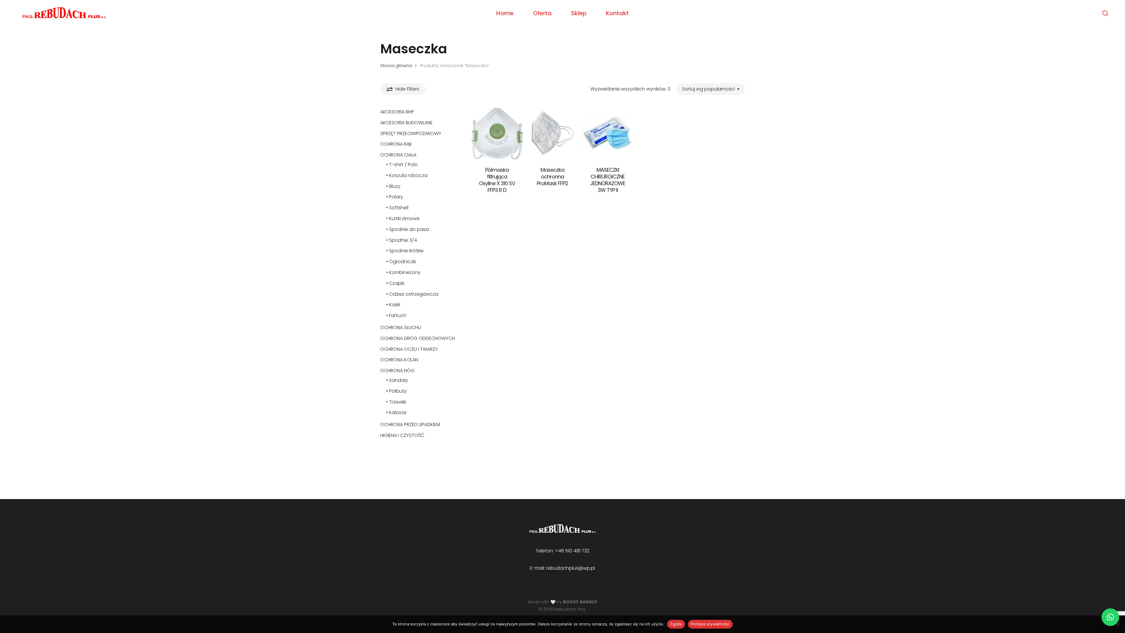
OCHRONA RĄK (396, 144)
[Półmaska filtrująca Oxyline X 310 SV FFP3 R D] (497, 133)
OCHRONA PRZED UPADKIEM (410, 424)
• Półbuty (396, 391)
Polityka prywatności (710, 624)
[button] (1110, 617)
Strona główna (396, 66)
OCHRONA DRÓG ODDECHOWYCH (417, 338)
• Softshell (397, 207)
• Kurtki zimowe (403, 218)
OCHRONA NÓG (397, 370)
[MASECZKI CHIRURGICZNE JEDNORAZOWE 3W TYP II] (607, 133)
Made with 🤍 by (562, 602)
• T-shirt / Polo (402, 164)
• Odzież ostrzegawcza (412, 294)
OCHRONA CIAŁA (398, 155)
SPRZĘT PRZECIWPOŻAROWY (410, 133)
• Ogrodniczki (401, 261)
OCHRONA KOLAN (399, 359)
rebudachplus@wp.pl (570, 568)
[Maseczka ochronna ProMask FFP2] (552, 133)
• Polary (394, 196)
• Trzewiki (396, 402)
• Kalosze (396, 412)
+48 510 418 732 (572, 550)
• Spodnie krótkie (405, 250)
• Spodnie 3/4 (401, 240)
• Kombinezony (403, 272)
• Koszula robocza (406, 175)
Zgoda (676, 624)
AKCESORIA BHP (397, 111)
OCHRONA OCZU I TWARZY (409, 349)
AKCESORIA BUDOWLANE (406, 122)
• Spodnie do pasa (407, 229)
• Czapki (395, 283)
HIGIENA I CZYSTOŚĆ (402, 435)
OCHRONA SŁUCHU (400, 327)
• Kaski (393, 304)
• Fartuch (396, 315)
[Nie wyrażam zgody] (1118, 624)
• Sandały (397, 380)
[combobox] (710, 89)
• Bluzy (393, 186)
